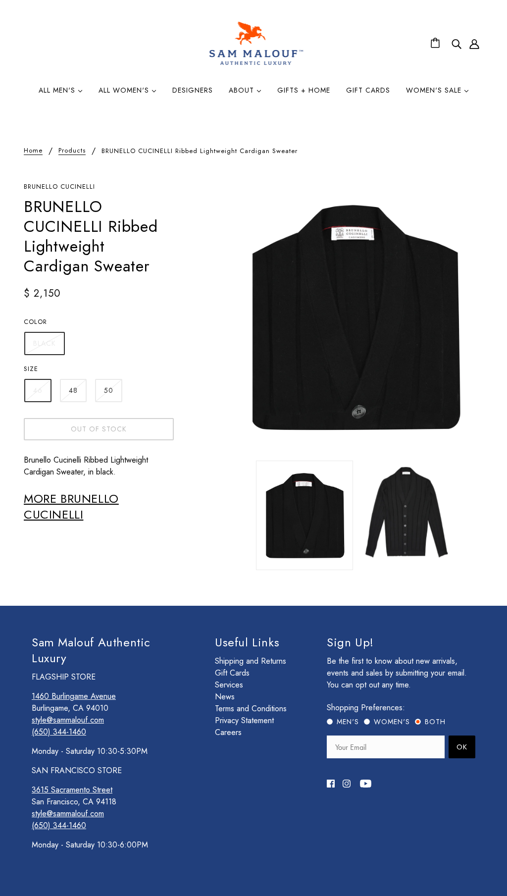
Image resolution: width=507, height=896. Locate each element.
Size (31, 368)
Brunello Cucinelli (59, 186)
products (72, 151)
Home (33, 151)
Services (229, 684)
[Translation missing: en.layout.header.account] (474, 43)
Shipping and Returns (250, 661)
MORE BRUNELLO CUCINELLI (71, 506)
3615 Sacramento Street (72, 789)
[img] (456, 43)
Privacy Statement (244, 720)
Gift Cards (232, 673)
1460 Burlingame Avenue (74, 696)
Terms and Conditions (251, 708)
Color (35, 321)
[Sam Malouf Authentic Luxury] (256, 63)
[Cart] (436, 44)
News (225, 696)
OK (461, 746)
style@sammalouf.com (68, 720)
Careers (228, 732)
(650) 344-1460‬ (59, 732)
